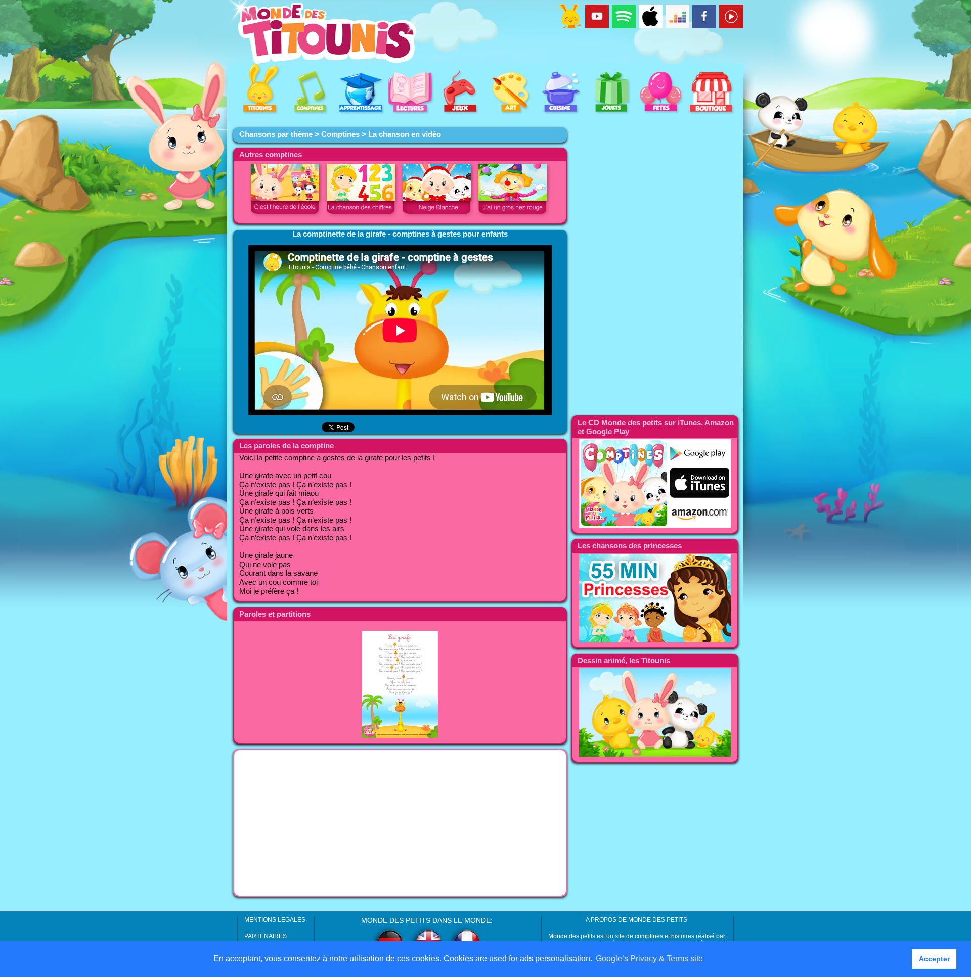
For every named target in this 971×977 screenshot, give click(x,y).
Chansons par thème (276, 134)
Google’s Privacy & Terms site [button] (649, 958)
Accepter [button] (934, 959)
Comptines (340, 134)
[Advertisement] (400, 823)
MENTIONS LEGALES (274, 919)
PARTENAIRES (265, 936)
